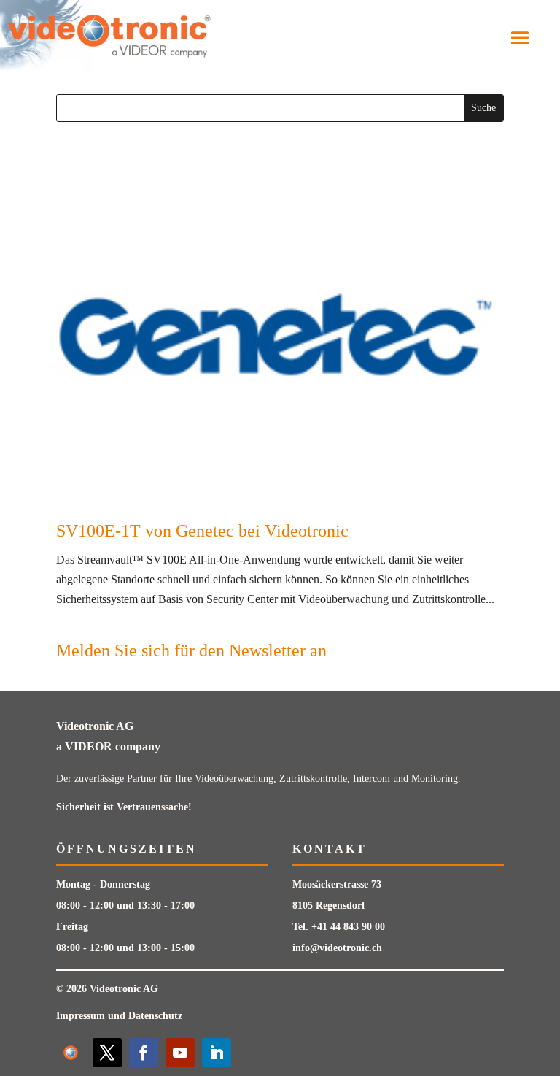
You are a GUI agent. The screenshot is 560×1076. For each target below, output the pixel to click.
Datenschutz (155, 1015)
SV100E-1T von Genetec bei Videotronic (202, 530)
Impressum (80, 1015)
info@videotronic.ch (337, 947)
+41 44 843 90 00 (348, 926)
